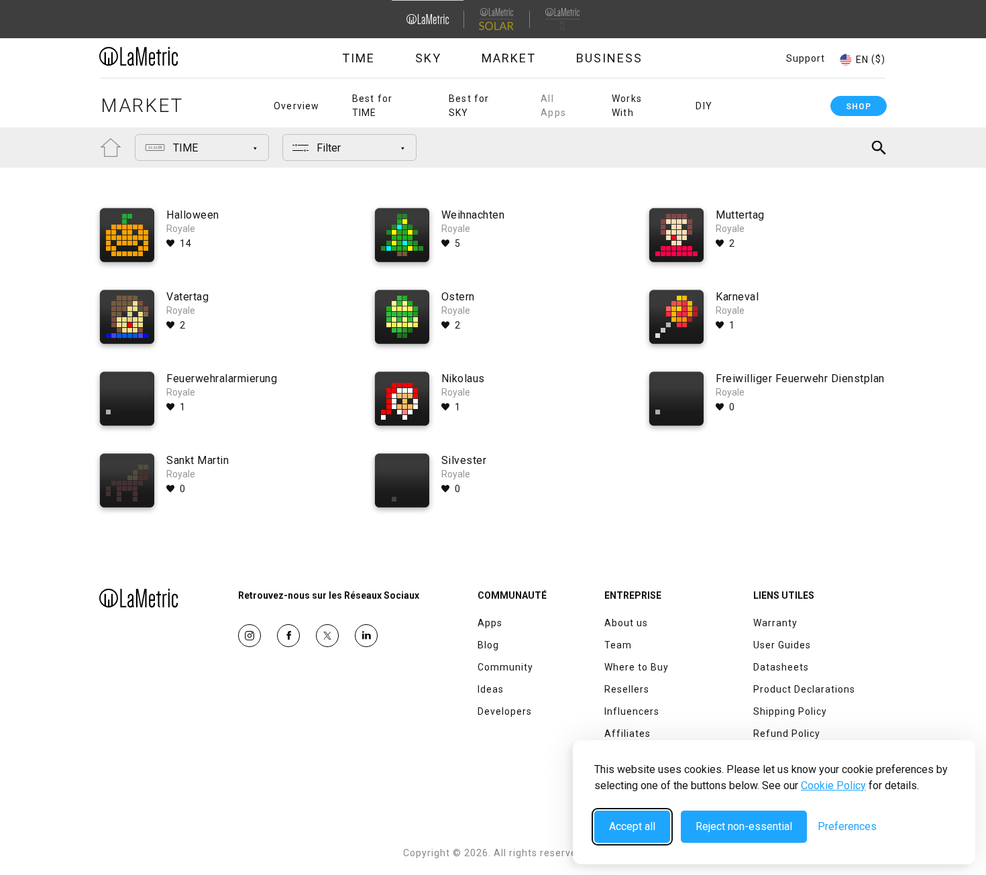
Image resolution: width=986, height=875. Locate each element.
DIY (704, 106)
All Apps (553, 105)
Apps (490, 623)
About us (626, 623)
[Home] (175, 56)
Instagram (249, 635)
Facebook (288, 635)
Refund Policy (786, 733)
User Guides (782, 645)
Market (509, 58)
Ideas (491, 689)
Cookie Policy (833, 785)
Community (505, 667)
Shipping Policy (790, 711)
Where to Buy (636, 667)
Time (358, 58)
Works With (627, 105)
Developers (505, 711)
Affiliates (627, 733)
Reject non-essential (744, 826)
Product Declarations (804, 689)
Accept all (632, 826)
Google (366, 635)
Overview (297, 106)
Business (609, 58)
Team (618, 645)
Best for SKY (469, 105)
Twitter (327, 635)
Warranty (775, 623)
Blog (488, 645)
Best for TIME (372, 105)
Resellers (626, 689)
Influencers (631, 711)
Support (805, 58)
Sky (428, 58)
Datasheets (781, 667)
